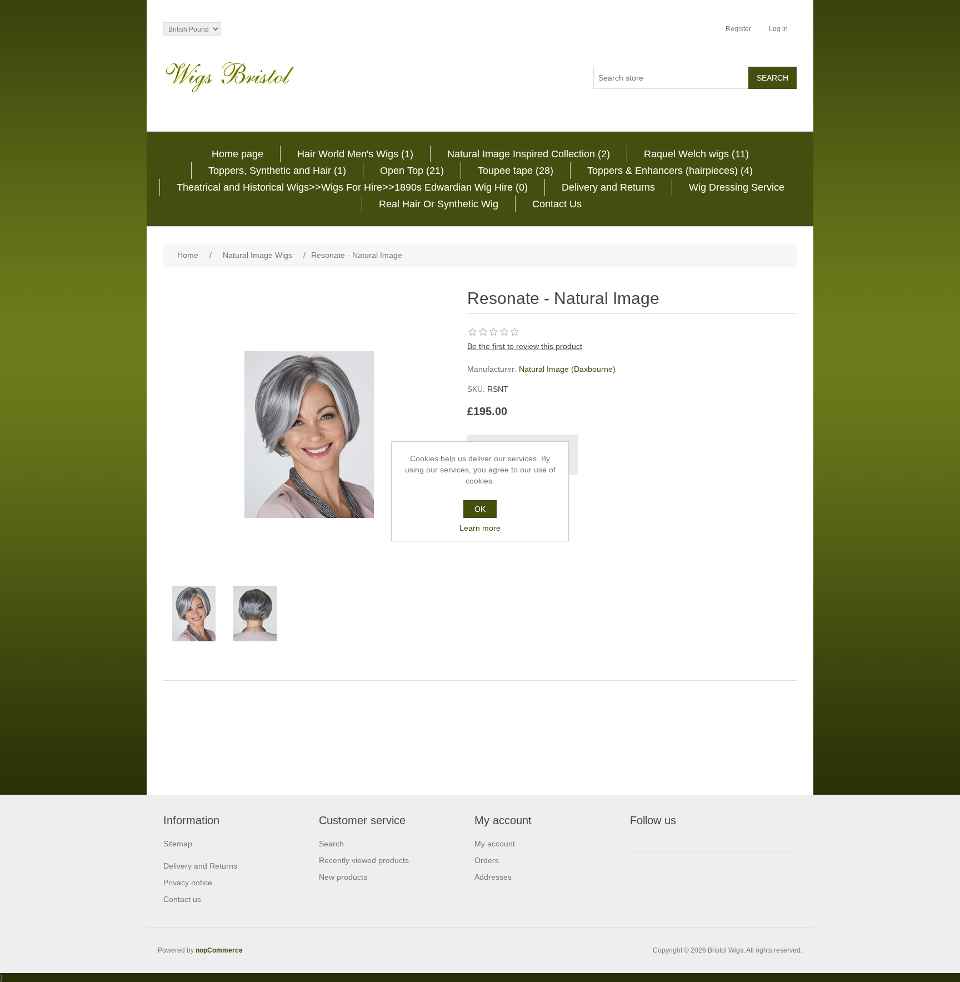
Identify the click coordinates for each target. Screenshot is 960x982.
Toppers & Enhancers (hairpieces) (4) (670, 170)
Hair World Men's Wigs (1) (355, 153)
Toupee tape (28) (515, 170)
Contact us (182, 899)
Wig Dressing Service (736, 187)
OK (480, 509)
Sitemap (177, 843)
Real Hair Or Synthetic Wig (438, 204)
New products (343, 877)
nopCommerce (219, 950)
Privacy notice (187, 882)
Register (738, 29)
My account (494, 843)
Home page (237, 153)
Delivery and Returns (608, 187)
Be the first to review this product (524, 346)
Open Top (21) (412, 170)
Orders (486, 860)
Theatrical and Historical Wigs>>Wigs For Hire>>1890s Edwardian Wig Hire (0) (352, 187)
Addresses (493, 877)
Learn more (480, 528)
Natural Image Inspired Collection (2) (528, 153)
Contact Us (557, 204)
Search (331, 843)
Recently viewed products (364, 860)
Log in (778, 29)
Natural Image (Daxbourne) (567, 369)
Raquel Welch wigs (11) (696, 153)
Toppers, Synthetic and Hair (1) (277, 170)
